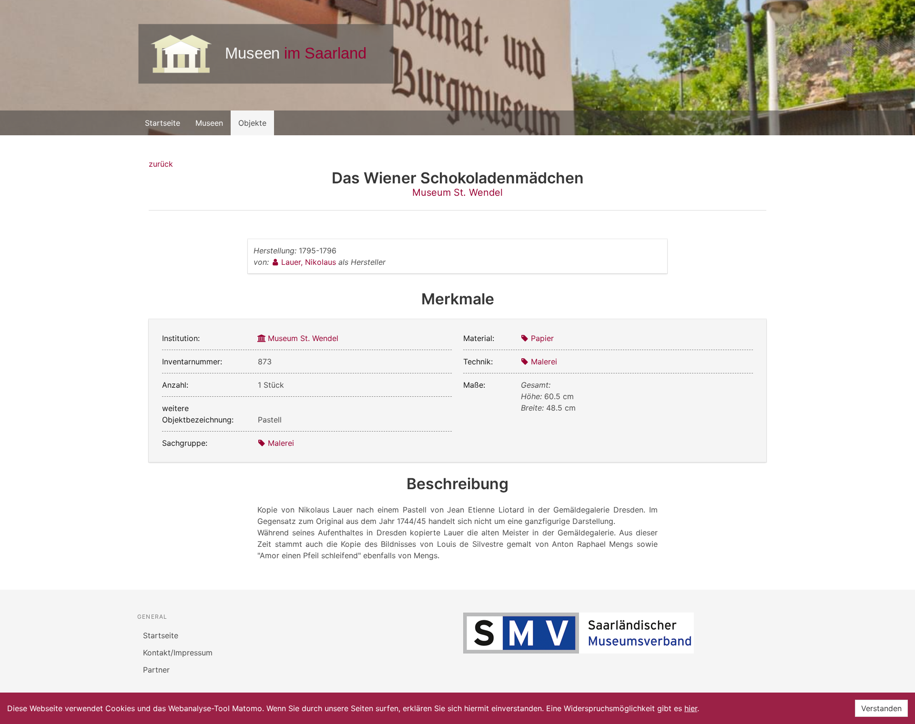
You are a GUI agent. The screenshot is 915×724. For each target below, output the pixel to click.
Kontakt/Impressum (178, 652)
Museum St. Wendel (457, 192)
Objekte (252, 123)
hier (690, 708)
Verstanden (881, 708)
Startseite (162, 123)
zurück (161, 164)
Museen (209, 123)
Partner (156, 669)
